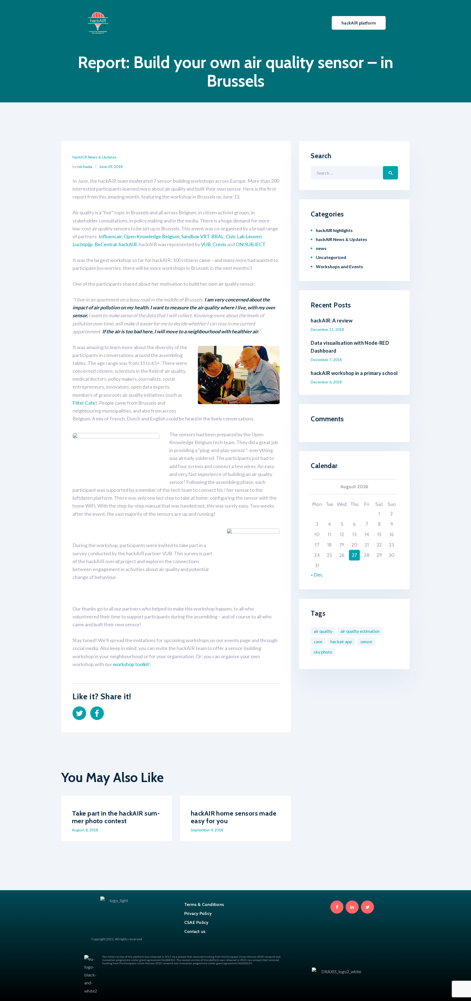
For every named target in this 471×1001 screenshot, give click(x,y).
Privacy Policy (198, 913)
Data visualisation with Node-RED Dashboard (350, 347)
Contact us (194, 931)
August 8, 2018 (85, 830)
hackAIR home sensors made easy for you (234, 817)
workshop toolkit (131, 664)
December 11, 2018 (327, 329)
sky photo (323, 651)
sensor (366, 641)
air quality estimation (360, 631)
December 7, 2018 (326, 359)
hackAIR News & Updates (95, 157)
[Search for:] (354, 173)
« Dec (317, 575)
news (321, 248)
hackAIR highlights (334, 230)
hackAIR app (341, 641)
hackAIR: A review (331, 321)
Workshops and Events (339, 266)
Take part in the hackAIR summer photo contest (116, 817)
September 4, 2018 (207, 830)
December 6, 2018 (326, 382)
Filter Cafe (84, 403)
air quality (323, 631)
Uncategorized (331, 257)
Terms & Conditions (204, 904)
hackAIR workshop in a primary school (354, 373)
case (318, 641)
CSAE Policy (196, 922)
